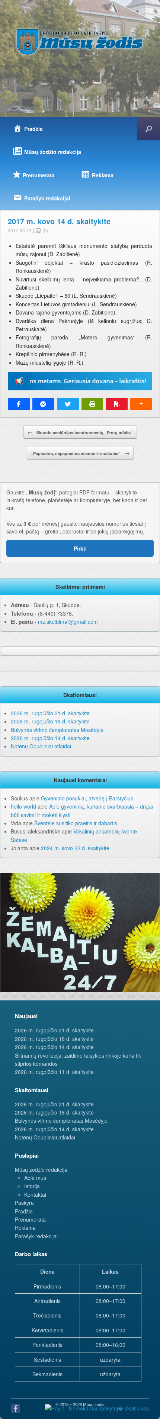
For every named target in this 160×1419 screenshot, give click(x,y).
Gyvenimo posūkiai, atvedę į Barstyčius (87, 798)
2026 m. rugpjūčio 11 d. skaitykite (54, 1071)
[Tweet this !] (68, 404)
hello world (23, 806)
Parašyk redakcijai (36, 1236)
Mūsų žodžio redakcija (41, 1169)
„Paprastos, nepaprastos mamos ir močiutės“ (80, 453)
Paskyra (24, 1202)
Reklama (25, 1227)
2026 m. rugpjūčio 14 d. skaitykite (50, 738)
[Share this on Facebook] (19, 404)
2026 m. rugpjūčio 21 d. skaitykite (50, 713)
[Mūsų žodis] (80, 41)
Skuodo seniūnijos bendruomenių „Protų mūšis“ (80, 432)
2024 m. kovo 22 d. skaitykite (75, 848)
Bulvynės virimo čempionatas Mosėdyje (57, 729)
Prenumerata (30, 1219)
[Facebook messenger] (43, 404)
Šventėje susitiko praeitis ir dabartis (75, 823)
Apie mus (35, 1177)
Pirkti (80, 548)
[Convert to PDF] (117, 404)
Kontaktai (35, 1194)
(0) (44, 230)
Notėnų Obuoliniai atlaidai (41, 746)
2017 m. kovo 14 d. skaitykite (59, 221)
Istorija (32, 1186)
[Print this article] (92, 404)
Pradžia (24, 1211)
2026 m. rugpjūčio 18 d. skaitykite (50, 721)
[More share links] (141, 404)
